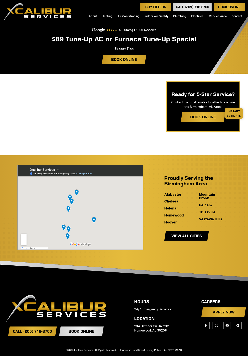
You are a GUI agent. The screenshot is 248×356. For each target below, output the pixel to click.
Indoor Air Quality (157, 16)
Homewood (174, 215)
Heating (107, 16)
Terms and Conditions (132, 350)
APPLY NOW (224, 312)
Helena (170, 208)
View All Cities (186, 236)
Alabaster (172, 195)
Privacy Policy (153, 350)
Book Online (229, 7)
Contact (237, 16)
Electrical (197, 16)
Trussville (207, 212)
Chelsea (171, 201)
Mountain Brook (207, 197)
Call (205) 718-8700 (192, 7)
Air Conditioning (128, 16)
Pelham (205, 205)
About (93, 16)
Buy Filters (155, 7)
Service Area (218, 16)
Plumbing (179, 16)
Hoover (170, 222)
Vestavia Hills (210, 219)
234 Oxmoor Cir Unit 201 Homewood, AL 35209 (151, 328)
